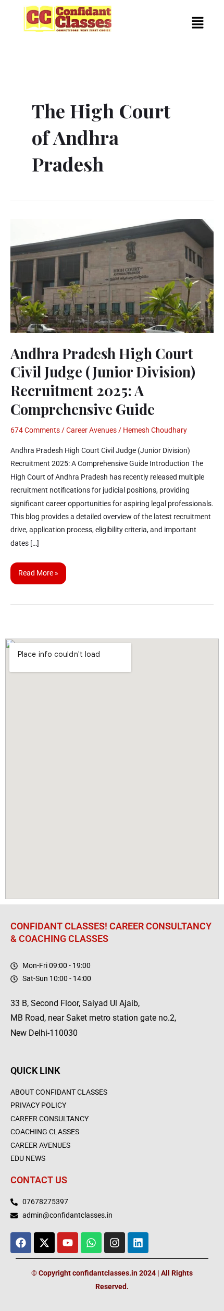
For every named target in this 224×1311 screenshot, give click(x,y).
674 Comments (35, 430)
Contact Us (38, 1179)
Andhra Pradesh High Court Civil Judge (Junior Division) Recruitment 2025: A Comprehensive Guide (102, 381)
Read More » (42, 569)
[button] (198, 23)
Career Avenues (91, 430)
